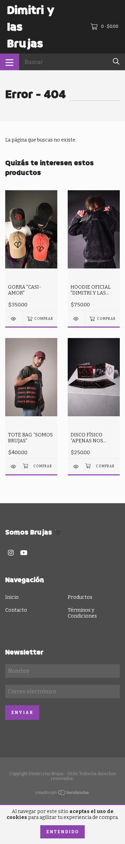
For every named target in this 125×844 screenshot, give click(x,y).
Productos (80, 597)
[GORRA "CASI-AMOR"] (14, 319)
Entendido (62, 831)
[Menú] (9, 62)
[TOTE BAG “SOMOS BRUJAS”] (14, 466)
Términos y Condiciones (82, 613)
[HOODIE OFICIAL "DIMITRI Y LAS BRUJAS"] (76, 319)
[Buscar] (116, 61)
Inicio (12, 597)
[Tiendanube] (62, 794)
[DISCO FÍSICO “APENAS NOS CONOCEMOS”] (76, 466)
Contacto (16, 610)
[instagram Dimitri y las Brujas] (10, 553)
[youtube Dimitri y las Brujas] (23, 553)
